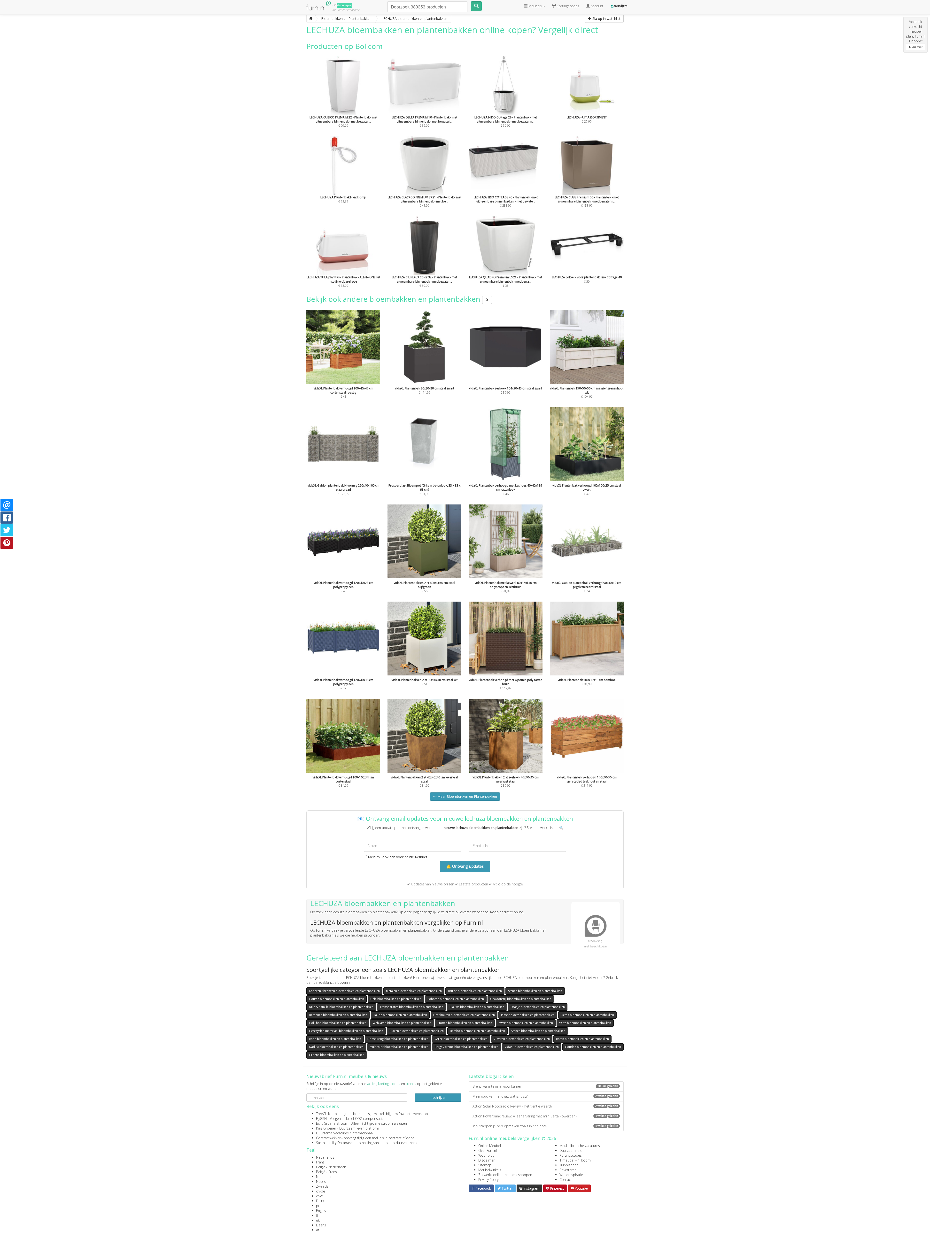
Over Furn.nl (487, 1150)
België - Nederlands (331, 1167)
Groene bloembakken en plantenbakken (336, 1055)
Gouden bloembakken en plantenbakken (593, 1047)
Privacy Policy (488, 1179)
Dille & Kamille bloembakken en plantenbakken (341, 1007)
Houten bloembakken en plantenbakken (336, 999)
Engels (321, 1210)
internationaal (362, 1133)
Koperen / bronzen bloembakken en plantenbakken (344, 991)
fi (317, 1215)
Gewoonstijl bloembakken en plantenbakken (520, 999)
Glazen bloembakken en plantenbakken (416, 1031)
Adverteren (567, 1170)
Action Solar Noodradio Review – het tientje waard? (545, 1106)
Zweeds (322, 1186)
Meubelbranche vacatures (579, 1145)
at (317, 1230)
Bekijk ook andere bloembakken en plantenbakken (394, 299)
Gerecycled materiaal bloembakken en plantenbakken (346, 1031)
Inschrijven (438, 1097)
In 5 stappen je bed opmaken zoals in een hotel (545, 1126)
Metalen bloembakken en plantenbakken (414, 991)
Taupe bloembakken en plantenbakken (400, 1015)
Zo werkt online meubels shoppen (505, 1174)
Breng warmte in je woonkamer (545, 1086)
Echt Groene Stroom (332, 1123)
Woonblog (486, 1155)
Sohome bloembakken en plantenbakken (456, 999)
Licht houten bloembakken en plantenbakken (464, 1015)
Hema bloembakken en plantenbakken (587, 1015)
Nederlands (325, 1157)
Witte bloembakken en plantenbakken (585, 1023)
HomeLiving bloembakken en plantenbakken (397, 1039)
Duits (320, 1201)
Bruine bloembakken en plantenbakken (475, 991)
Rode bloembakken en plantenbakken (335, 1039)
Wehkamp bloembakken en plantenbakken (402, 1023)
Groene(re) (344, 5)
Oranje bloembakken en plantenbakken (538, 1007)
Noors (321, 1181)
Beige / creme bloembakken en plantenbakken (466, 1047)
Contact (565, 1179)
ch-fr (319, 1196)
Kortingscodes (570, 1155)
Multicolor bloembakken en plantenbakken (399, 1047)
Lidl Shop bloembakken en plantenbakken (337, 1023)
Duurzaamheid (570, 1150)
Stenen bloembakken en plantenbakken (535, 991)
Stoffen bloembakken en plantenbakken (465, 1023)
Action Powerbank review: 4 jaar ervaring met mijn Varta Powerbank (545, 1116)
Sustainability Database (334, 1142)
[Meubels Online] (311, 19)
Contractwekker (328, 1138)
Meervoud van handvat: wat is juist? (545, 1096)
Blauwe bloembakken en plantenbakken (477, 1007)
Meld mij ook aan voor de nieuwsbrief (397, 857)
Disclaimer (486, 1160)
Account (596, 6)
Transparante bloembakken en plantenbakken (411, 1007)
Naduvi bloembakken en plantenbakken (336, 1047)
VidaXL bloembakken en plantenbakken (532, 1047)
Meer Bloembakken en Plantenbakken (466, 796)
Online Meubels (490, 1145)
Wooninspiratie (571, 1174)
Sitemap (484, 1165)
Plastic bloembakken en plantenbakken (528, 1015)
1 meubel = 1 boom (575, 1160)
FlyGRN (321, 1118)
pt (317, 1205)
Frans (320, 1162)
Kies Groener (326, 1128)
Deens (321, 1225)
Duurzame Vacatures (332, 1133)
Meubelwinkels (489, 1170)
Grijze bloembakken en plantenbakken (461, 1039)
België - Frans (326, 1172)
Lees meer (916, 46)
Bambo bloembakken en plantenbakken (477, 1031)
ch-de (320, 1191)
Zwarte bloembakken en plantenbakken (525, 1023)
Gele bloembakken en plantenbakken (395, 999)
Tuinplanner (568, 1165)
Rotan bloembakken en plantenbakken (582, 1039)
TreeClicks (324, 1113)
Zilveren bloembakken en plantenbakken (522, 1039)
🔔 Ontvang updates (465, 866)
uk (318, 1220)
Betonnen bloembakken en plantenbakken (338, 1015)
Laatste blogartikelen (491, 1076)
